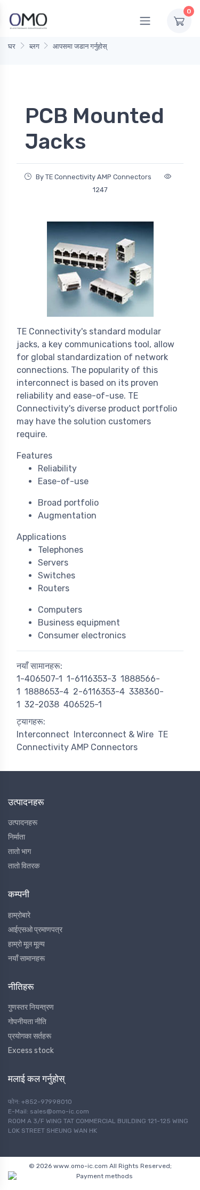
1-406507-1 (39, 679)
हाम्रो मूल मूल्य (26, 944)
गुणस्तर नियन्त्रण (31, 1007)
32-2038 (42, 704)
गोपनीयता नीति (27, 1021)
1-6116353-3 (91, 679)
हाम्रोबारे (19, 915)
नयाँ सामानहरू (26, 958)
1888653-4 (47, 691)
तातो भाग (19, 851)
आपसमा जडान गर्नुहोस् (80, 46)
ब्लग (34, 46)
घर (11, 46)
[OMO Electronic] (28, 20)
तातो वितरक (23, 866)
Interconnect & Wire (114, 734)
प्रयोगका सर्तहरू (29, 1036)
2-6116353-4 (99, 691)
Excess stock (31, 1050)
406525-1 (82, 704)
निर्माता (16, 837)
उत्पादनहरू (22, 822)
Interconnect (43, 734)
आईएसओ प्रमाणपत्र (35, 929)
